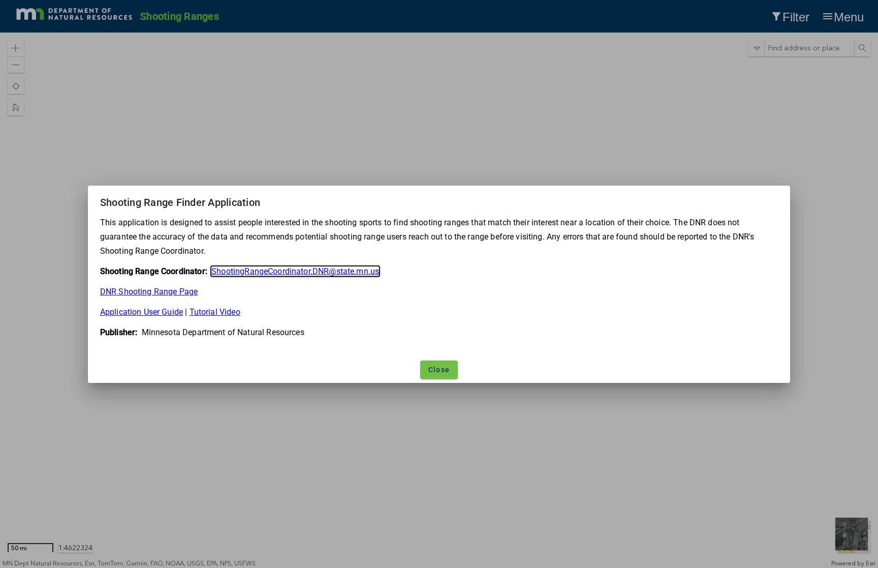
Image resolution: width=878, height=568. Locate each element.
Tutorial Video (215, 312)
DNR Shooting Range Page (149, 291)
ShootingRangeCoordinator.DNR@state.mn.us (295, 271)
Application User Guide (141, 312)
